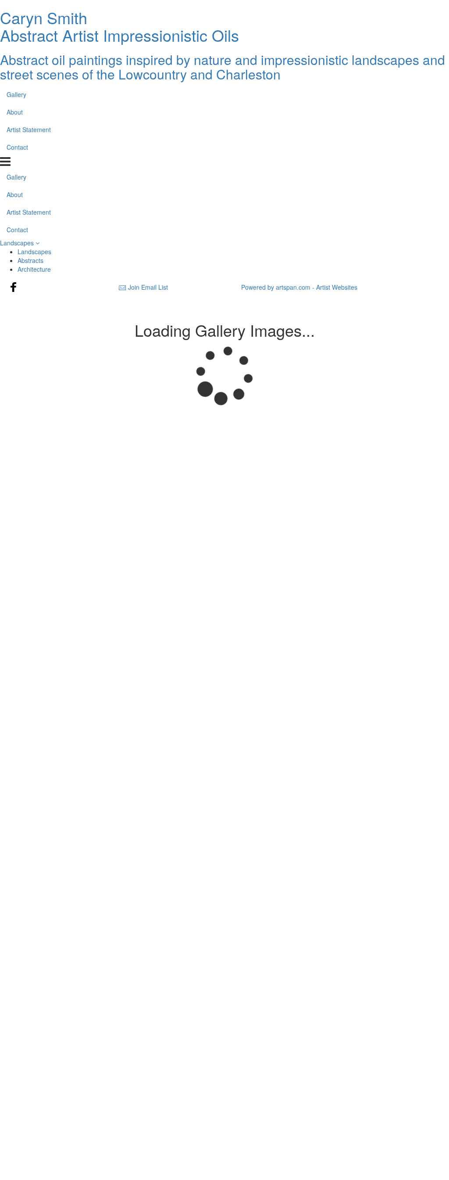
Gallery (16, 94)
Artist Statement (29, 129)
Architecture (34, 269)
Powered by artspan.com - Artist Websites (299, 287)
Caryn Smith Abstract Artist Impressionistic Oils (119, 26)
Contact (17, 147)
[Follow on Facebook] (14, 287)
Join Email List (148, 287)
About (15, 112)
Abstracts (30, 260)
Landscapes (18, 242)
